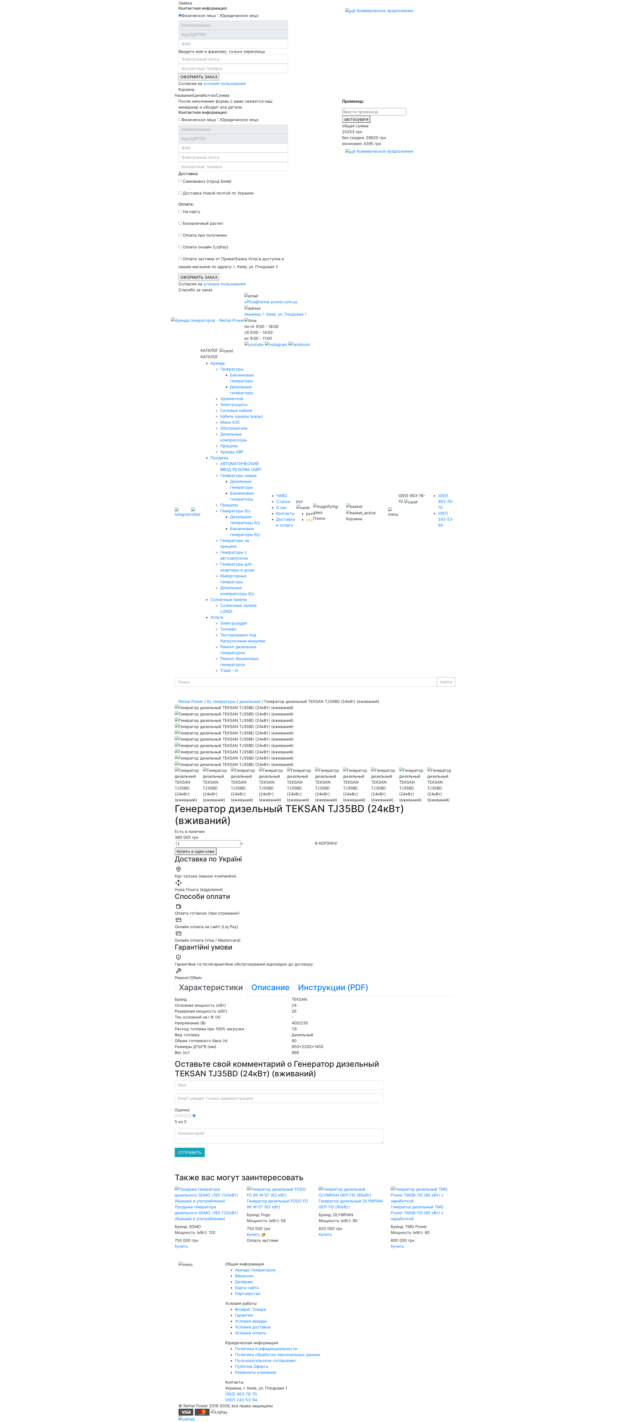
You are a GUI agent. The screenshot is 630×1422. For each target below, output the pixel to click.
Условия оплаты (250, 1332)
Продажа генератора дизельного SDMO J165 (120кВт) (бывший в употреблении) (206, 1212)
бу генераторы (221, 701)
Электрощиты (234, 404)
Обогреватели (234, 428)
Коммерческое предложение (384, 10)
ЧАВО (281, 495)
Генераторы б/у (235, 510)
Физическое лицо (199, 15)
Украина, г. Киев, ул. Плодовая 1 (275, 314)
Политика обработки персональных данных (277, 1354)
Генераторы (231, 369)
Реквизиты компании (255, 1372)
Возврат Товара (250, 1309)
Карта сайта (247, 1287)
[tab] (211, 988)
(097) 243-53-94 (446, 519)
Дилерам (243, 1281)
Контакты (285, 513)
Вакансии (244, 1275)
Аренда (217, 363)
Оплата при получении (204, 235)
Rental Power (190, 701)
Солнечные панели (228, 599)
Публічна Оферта (251, 1366)
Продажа (219, 457)
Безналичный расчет (202, 223)
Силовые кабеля (236, 410)
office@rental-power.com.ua (270, 301)
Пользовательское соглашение (265, 1360)
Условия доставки (253, 1327)
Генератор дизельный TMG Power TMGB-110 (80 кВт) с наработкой (417, 1212)
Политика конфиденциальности (266, 1348)
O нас (281, 507)
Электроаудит (234, 623)
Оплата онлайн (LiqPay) (205, 246)
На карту (191, 211)
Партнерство (248, 1293)
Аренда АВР (231, 451)
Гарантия (244, 1315)
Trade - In (229, 670)
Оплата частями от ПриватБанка (214, 258)
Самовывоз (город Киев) (207, 181)
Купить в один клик (196, 851)
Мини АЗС (230, 422)
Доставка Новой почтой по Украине (217, 193)
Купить (181, 1246)
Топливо (228, 629)
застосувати (356, 119)
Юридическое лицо (239, 15)
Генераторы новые (238, 475)
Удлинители (231, 398)
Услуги (216, 617)
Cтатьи (283, 501)
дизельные (249, 701)
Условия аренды (251, 1321)
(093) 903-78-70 (446, 501)
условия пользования (225, 83)
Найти (446, 681)
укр (309, 519)
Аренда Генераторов (255, 1269)
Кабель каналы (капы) (241, 416)
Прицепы (229, 445)
